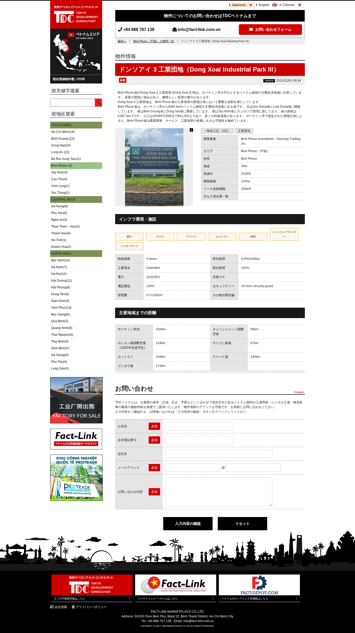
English (264, 5)
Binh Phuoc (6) (61, 165)
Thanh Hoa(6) (61, 233)
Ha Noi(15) (59, 274)
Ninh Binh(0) (60, 348)
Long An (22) (60, 152)
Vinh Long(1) (60, 186)
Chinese (288, 5)
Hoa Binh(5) (59, 321)
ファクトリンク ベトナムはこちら (158, 598)
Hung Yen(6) (60, 294)
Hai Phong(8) (60, 287)
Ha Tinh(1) (58, 240)
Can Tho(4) (59, 179)
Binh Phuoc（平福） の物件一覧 (153, 41)
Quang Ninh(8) (61, 328)
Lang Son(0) (60, 368)
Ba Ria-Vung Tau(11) (66, 159)
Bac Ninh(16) (60, 260)
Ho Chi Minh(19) (63, 132)
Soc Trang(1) (60, 193)
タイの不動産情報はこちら (69, 598)
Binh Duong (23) (63, 138)
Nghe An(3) (59, 220)
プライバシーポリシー (91, 607)
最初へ (122, 41)
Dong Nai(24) (60, 145)
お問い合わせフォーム (273, 29)
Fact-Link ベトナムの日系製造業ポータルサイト (76, 439)
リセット (242, 523)
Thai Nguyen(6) (62, 335)
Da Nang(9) (59, 206)
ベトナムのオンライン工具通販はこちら (244, 598)
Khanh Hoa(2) (61, 247)
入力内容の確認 (188, 523)
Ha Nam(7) (59, 267)
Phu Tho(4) (59, 362)
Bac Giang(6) (60, 314)
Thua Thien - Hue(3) (65, 226)
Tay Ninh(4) (59, 172)
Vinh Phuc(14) (61, 307)
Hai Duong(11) (61, 280)
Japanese (239, 5)
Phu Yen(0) (59, 213)
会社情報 (61, 607)
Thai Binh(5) (60, 341)
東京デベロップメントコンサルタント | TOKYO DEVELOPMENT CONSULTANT (76, 14)
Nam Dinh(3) (60, 301)
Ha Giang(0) (60, 355)
